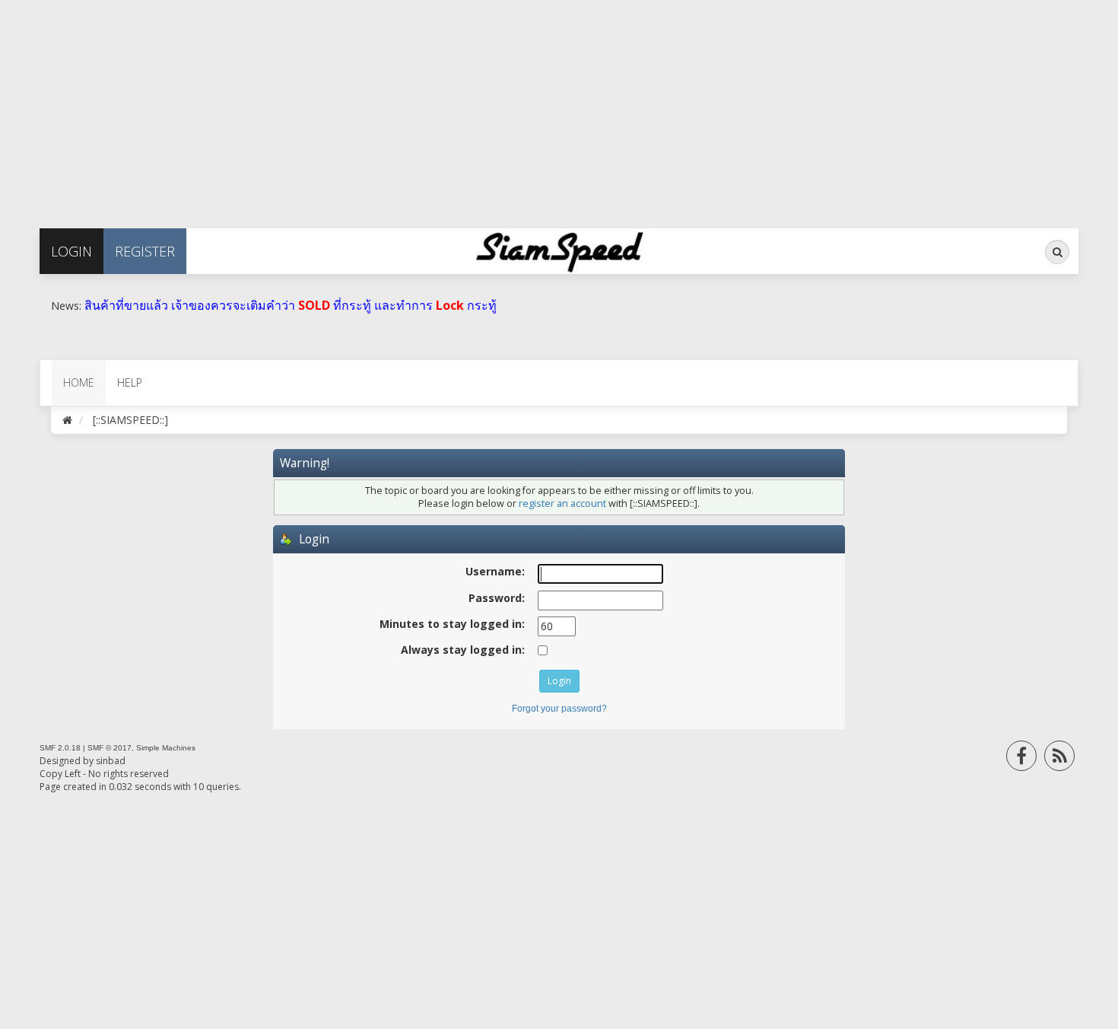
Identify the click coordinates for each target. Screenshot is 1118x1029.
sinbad (110, 760)
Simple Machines (165, 748)
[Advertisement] (456, 106)
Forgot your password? (559, 708)
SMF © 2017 (109, 748)
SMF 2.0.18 (60, 748)
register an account (562, 503)
